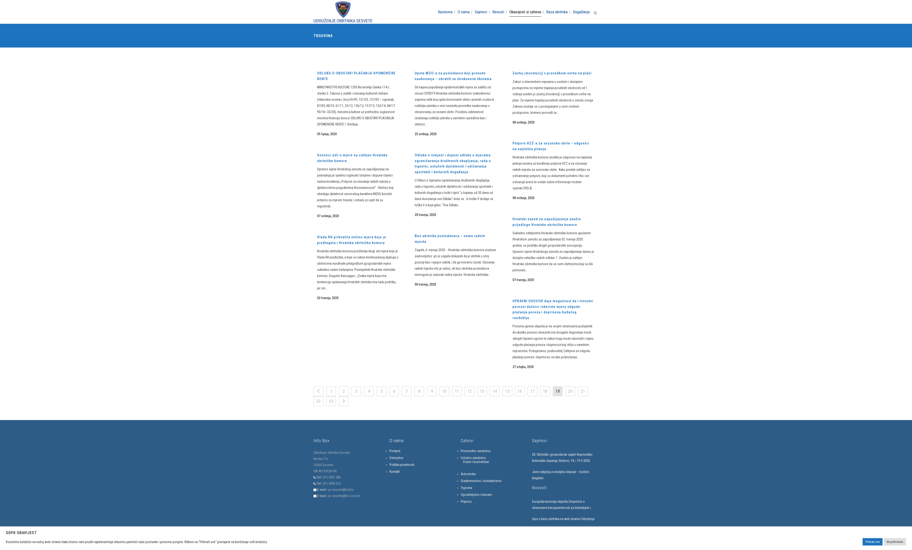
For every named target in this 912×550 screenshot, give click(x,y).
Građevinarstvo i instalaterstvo (481, 480)
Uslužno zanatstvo (473, 457)
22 (318, 401)
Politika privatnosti (402, 464)
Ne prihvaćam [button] (895, 542)
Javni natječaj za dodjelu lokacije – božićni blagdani (560, 475)
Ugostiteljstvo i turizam (476, 494)
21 (583, 391)
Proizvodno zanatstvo (476, 451)
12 (469, 391)
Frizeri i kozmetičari (476, 462)
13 (482, 391)
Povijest (395, 451)
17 (532, 391)
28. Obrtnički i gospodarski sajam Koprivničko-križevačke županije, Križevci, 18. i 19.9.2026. (562, 458)
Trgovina (466, 487)
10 (444, 391)
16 (520, 391)
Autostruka (468, 474)
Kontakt (395, 471)
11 (457, 391)
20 (570, 391)
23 (331, 401)
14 (495, 391)
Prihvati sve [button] (872, 542)
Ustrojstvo (397, 457)
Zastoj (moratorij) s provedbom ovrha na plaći (552, 73)
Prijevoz (466, 501)
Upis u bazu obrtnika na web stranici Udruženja (563, 519)
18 (545, 391)
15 (507, 391)
